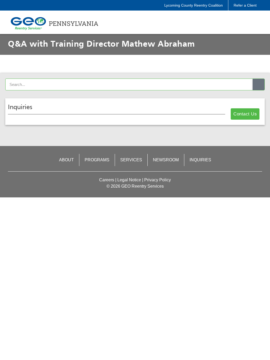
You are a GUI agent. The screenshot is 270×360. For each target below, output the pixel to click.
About (66, 160)
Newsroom (166, 160)
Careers (106, 180)
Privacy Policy (157, 180)
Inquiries (200, 160)
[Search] (258, 84)
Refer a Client (245, 5)
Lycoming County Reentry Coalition (193, 5)
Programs (97, 160)
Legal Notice (129, 180)
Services (131, 160)
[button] (248, 23)
